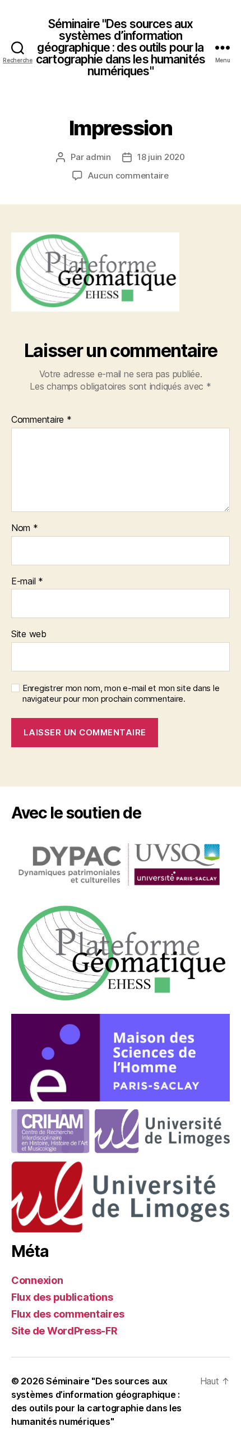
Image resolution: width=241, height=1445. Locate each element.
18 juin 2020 (161, 157)
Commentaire (41, 420)
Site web (29, 634)
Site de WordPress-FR (64, 1331)
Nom (24, 528)
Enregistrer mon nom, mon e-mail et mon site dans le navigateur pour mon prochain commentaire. (120, 693)
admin (98, 157)
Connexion (37, 1280)
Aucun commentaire (128, 175)
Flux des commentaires (67, 1314)
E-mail (27, 582)
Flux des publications (62, 1297)
